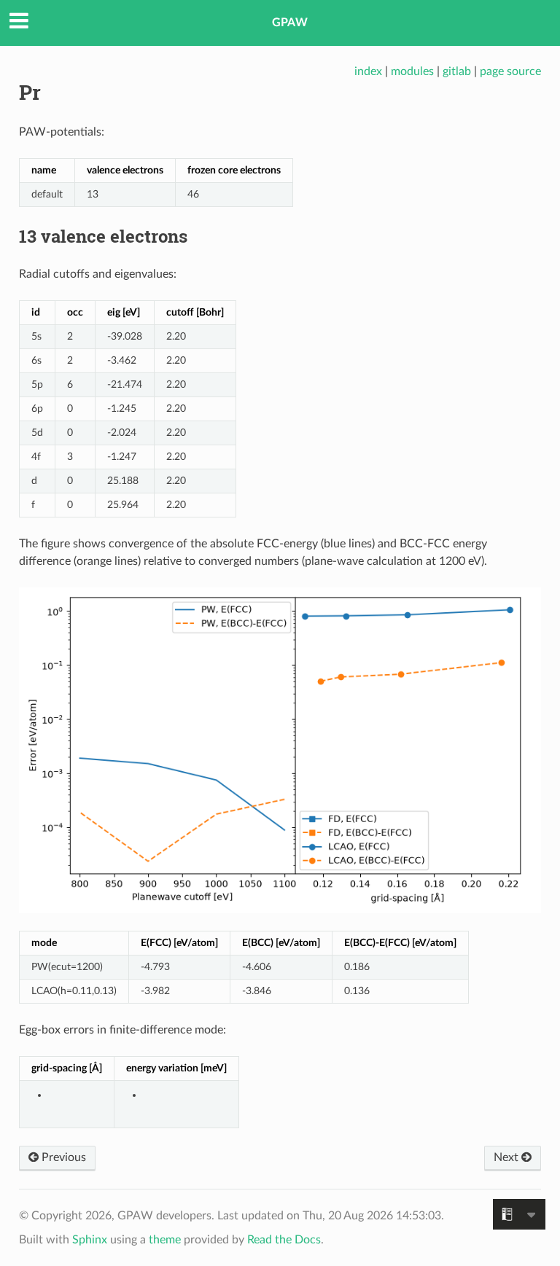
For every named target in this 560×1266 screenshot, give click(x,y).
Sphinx (89, 1240)
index (368, 71)
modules (412, 71)
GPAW (290, 22)
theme (165, 1240)
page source (510, 71)
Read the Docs (284, 1240)
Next (507, 1157)
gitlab (457, 71)
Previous (62, 1157)
